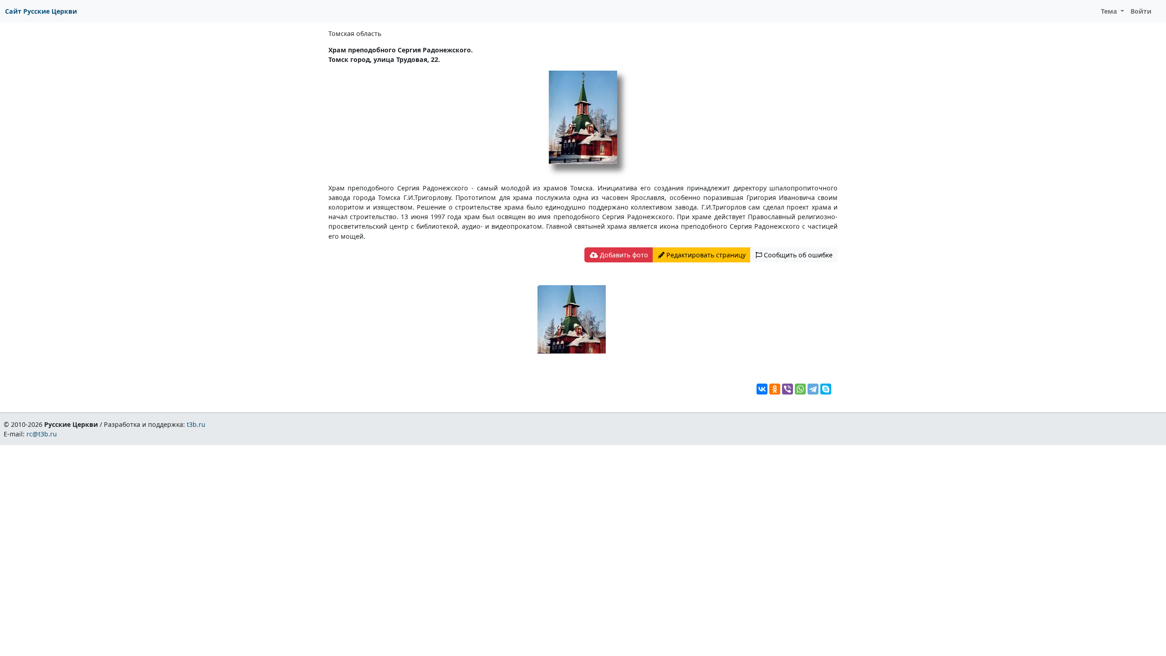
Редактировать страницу (705, 255)
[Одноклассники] (774, 389)
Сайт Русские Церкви (41, 11)
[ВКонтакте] (762, 389)
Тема (1110, 11)
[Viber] (787, 389)
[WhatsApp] (800, 389)
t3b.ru (196, 424)
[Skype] (825, 389)
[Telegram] (813, 389)
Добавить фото (623, 255)
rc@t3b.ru (41, 434)
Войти (1140, 11)
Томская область (354, 33)
